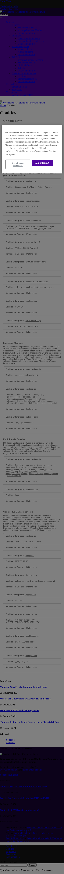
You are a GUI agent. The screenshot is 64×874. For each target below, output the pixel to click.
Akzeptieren (42, 163)
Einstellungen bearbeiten (18, 164)
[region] (32, 149)
